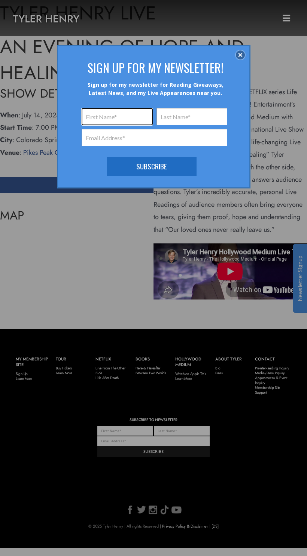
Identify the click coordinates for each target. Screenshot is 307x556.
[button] (240, 54)
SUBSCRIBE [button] (151, 166)
